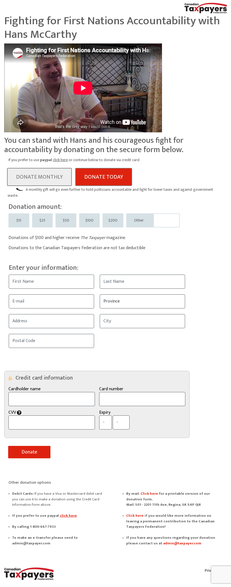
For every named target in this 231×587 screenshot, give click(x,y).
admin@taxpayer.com (182, 543)
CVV (42, 412)
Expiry (104, 412)
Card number (111, 389)
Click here (149, 493)
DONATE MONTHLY (39, 177)
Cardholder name (24, 389)
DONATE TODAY (103, 177)
